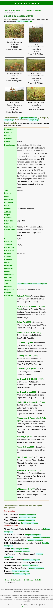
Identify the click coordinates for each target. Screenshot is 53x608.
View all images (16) (24, 21)
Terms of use (26, 607)
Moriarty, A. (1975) (25, 437)
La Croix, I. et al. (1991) (26, 392)
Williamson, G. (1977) (26, 489)
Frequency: (9, 138)
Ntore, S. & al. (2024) (26, 447)
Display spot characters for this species (32, 283)
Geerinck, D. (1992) (25, 343)
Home (7, 10)
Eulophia (38, 10)
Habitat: (7, 209)
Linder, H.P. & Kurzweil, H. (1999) (31, 402)
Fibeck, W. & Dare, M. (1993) (29, 332)
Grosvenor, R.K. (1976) (26, 369)
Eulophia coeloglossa (27, 515)
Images (19, 549)
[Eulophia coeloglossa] (14, 31)
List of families (16, 10)
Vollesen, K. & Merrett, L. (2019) (30, 470)
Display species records (28, 118)
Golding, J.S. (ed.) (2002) (27, 356)
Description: (9, 145)
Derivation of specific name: (8, 202)
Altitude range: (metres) (7, 215)
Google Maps (9, 120)
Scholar (26, 549)
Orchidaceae (28, 10)
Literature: (8, 296)
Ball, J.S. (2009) (23, 296)
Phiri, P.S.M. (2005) (25, 457)
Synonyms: (9, 129)
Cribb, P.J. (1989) (24, 322)
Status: (7, 142)
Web (13, 549)
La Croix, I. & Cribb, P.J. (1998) (30, 379)
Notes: (7, 196)
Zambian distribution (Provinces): (9, 247)
